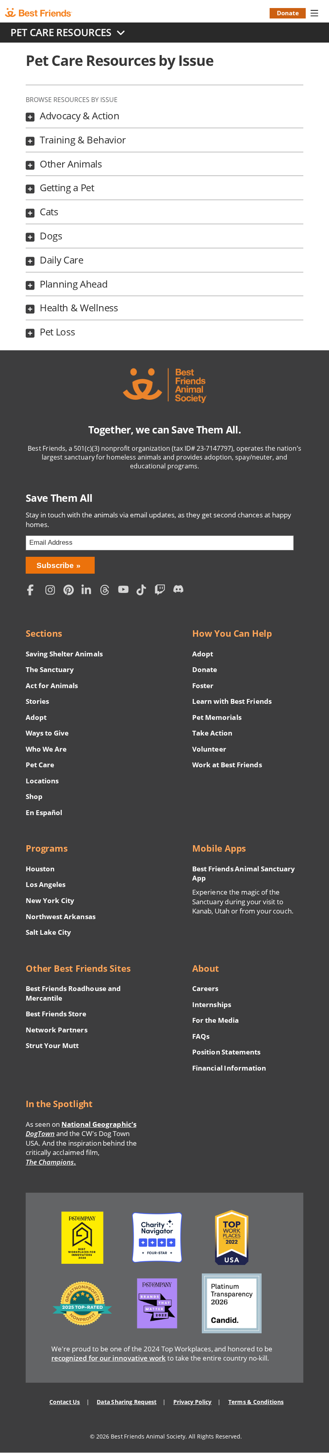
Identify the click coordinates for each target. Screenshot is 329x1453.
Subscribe (55, 565)
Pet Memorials (216, 717)
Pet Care (40, 764)
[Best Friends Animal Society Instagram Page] (52, 591)
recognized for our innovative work (108, 1358)
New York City (50, 900)
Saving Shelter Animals (64, 653)
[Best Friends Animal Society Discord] (179, 591)
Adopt (36, 717)
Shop (34, 796)
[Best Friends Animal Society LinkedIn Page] (88, 591)
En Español (44, 812)
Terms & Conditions (255, 1402)
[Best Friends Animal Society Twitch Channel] (161, 591)
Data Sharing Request (126, 1402)
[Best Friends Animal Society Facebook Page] (34, 591)
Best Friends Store (56, 1013)
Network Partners (56, 1029)
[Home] (45, 13)
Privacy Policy (192, 1402)
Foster (202, 685)
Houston (40, 868)
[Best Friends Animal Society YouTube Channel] (125, 591)
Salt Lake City (48, 932)
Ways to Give (47, 733)
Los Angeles (45, 884)
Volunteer (209, 749)
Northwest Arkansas (60, 916)
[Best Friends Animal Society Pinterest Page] (70, 591)
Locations (42, 780)
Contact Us (64, 1402)
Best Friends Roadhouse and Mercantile (73, 993)
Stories (37, 701)
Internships (211, 1004)
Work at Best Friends (227, 764)
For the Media (215, 1020)
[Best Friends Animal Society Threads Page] (107, 591)
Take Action (212, 733)
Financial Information (229, 1068)
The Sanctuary (50, 669)
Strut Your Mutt (52, 1045)
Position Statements (226, 1052)
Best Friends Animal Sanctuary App (243, 873)
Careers (205, 988)
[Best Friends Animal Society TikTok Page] (143, 591)
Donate (288, 13)
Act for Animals (52, 685)
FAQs (200, 1036)
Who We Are (46, 749)
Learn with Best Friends (232, 701)
